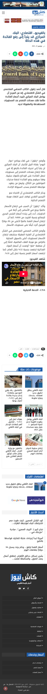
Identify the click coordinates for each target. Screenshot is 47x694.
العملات (39, 636)
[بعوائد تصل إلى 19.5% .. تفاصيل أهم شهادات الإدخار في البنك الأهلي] (13, 411)
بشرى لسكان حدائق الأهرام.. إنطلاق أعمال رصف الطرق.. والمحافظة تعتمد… (23, 557)
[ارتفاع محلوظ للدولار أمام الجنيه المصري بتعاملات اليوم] (34, 440)
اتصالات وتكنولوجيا (35, 640)
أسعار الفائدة (35, 349)
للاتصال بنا (10, 684)
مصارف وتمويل (38, 27)
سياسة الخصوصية (22, 686)
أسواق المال (37, 598)
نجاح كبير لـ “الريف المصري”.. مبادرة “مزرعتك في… (26, 530)
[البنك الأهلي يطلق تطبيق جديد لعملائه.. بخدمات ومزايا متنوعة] (34, 381)
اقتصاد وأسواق (36, 602)
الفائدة (27, 349)
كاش (21, 349)
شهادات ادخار (37, 663)
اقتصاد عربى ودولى (34, 612)
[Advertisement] (23, 131)
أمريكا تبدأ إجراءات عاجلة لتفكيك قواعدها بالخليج (24, 539)
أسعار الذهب (37, 667)
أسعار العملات (36, 672)
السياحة (38, 645)
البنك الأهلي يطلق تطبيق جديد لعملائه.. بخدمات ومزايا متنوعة (19, 485)
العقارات (38, 617)
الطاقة (39, 631)
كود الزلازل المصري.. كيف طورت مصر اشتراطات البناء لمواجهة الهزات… (26, 522)
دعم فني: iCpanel (23, 690)
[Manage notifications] (6, 689)
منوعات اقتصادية (36, 626)
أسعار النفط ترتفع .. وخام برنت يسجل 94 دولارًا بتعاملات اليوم (24, 548)
